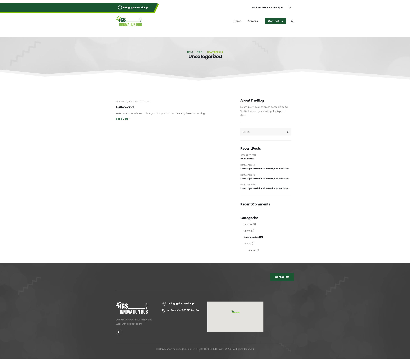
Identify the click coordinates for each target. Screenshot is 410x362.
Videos (247, 243)
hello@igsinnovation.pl (135, 7)
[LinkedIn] (290, 7)
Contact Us (275, 21)
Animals (252, 250)
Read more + (123, 118)
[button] (235, 312)
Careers (253, 21)
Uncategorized (142, 101)
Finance (248, 224)
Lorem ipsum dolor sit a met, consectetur (264, 168)
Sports (247, 230)
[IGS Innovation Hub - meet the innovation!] (129, 21)
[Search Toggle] (292, 21)
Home (237, 21)
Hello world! (125, 107)
